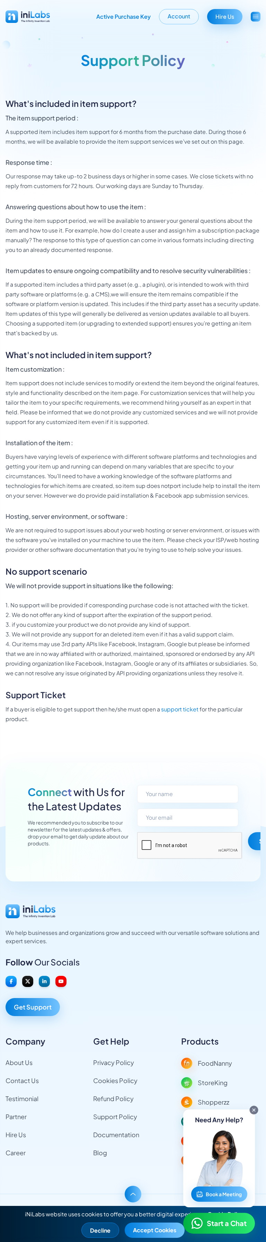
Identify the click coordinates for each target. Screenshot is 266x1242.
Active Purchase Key (123, 16)
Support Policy (115, 1117)
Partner (16, 1117)
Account (179, 16)
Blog (100, 1153)
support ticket (179, 709)
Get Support (33, 1007)
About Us (19, 1062)
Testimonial (22, 1098)
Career (16, 1153)
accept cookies (154, 1230)
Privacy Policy (113, 1062)
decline (100, 1230)
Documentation (116, 1135)
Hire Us (224, 16)
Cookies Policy (115, 1080)
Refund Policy (113, 1098)
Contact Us (22, 1080)
